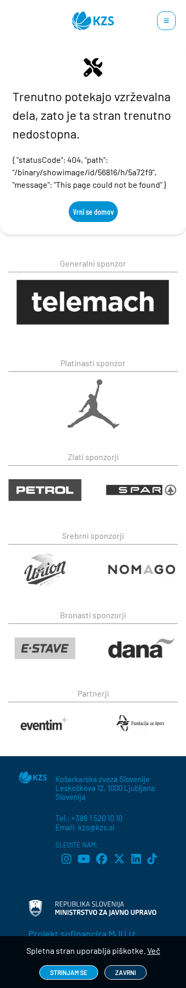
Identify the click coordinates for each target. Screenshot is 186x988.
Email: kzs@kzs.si (85, 827)
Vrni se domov (93, 211)
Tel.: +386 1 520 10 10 (88, 818)
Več (153, 950)
